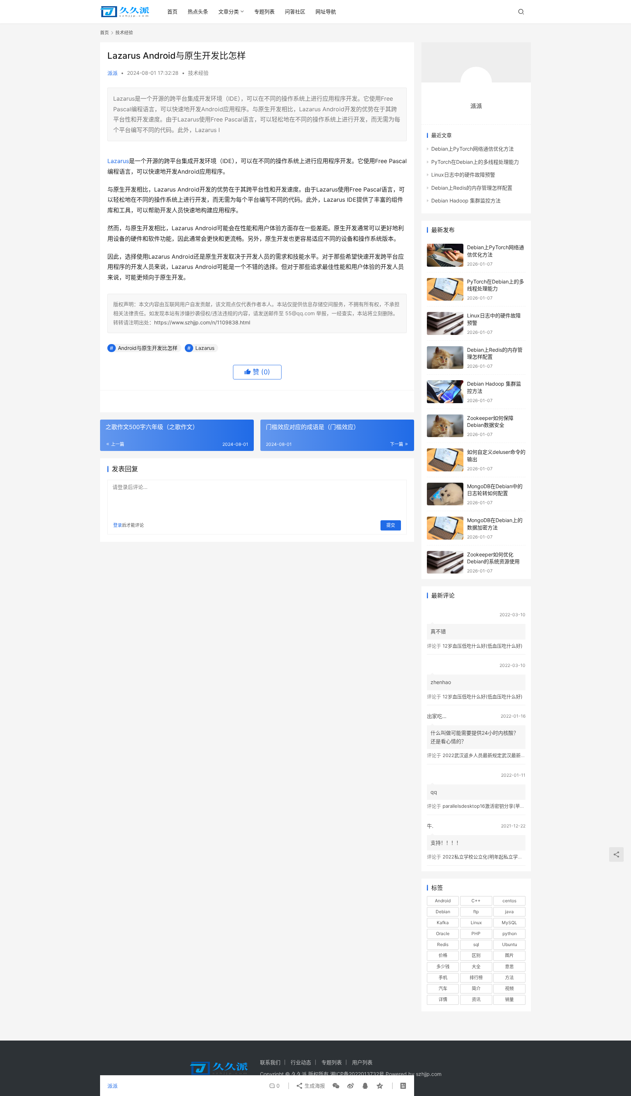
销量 (509, 999)
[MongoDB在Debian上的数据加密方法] (445, 528)
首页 (172, 11)
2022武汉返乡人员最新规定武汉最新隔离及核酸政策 (498, 755)
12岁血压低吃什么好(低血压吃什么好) (483, 646)
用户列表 (362, 1062)
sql (476, 944)
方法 (509, 977)
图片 (509, 955)
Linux (476, 922)
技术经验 (198, 73)
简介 (476, 988)
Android (443, 900)
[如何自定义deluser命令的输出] (445, 459)
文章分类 (228, 11)
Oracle (443, 933)
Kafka (443, 922)
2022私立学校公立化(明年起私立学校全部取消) (493, 857)
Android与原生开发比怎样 (147, 348)
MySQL (509, 922)
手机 (443, 977)
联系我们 (270, 1062)
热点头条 (198, 11)
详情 (443, 999)
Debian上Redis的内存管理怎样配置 (471, 188)
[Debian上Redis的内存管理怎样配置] (445, 357)
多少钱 (443, 966)
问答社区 (295, 11)
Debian (443, 911)
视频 (509, 988)
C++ (476, 900)
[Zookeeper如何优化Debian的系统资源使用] (445, 562)
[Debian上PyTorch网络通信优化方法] (445, 255)
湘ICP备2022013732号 (357, 1074)
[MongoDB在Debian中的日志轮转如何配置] (445, 494)
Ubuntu (509, 944)
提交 (390, 525)
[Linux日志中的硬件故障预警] (445, 323)
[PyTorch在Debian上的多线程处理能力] (445, 289)
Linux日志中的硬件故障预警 (463, 174)
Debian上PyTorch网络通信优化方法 (472, 149)
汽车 (443, 988)
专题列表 (264, 11)
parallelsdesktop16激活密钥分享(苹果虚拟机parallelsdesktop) (510, 806)
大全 (476, 966)
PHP (476, 933)
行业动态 (301, 1062)
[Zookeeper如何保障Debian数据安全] (445, 425)
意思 (509, 966)
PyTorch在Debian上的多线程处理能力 (475, 162)
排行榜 (476, 977)
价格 (443, 955)
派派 (112, 73)
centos (509, 900)
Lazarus (118, 161)
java (509, 911)
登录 (117, 525)
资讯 (476, 999)
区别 (476, 955)
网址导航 (326, 11)
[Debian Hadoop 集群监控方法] (445, 391)
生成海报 (314, 1086)
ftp (476, 911)
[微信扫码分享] (336, 1085)
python (509, 933)
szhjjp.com (428, 1074)
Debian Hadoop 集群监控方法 (466, 200)
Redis (442, 944)
